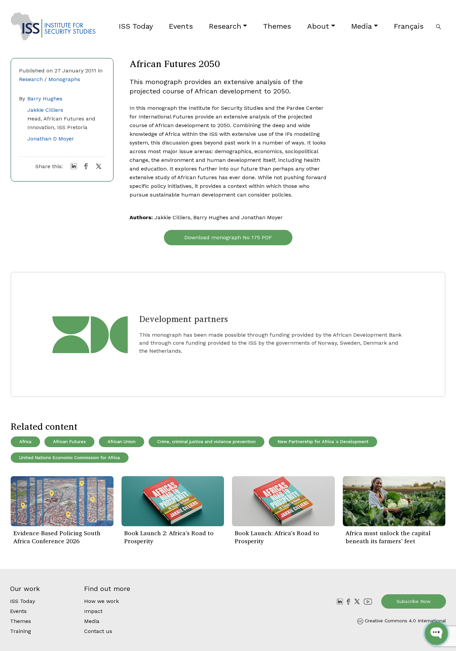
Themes (277, 26)
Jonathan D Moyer (50, 138)
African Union (121, 441)
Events (181, 26)
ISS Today (136, 26)
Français (409, 26)
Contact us (98, 631)
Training (20, 631)
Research (225, 26)
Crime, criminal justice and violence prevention (206, 441)
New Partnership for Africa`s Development (323, 441)
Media (361, 26)
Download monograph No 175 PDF (228, 237)
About (318, 26)
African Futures (69, 441)
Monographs (64, 79)
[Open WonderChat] (436, 633)
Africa (25, 441)
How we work (101, 601)
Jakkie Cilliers (45, 110)
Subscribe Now (414, 601)
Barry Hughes (44, 98)
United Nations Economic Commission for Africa (69, 457)
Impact (93, 611)
